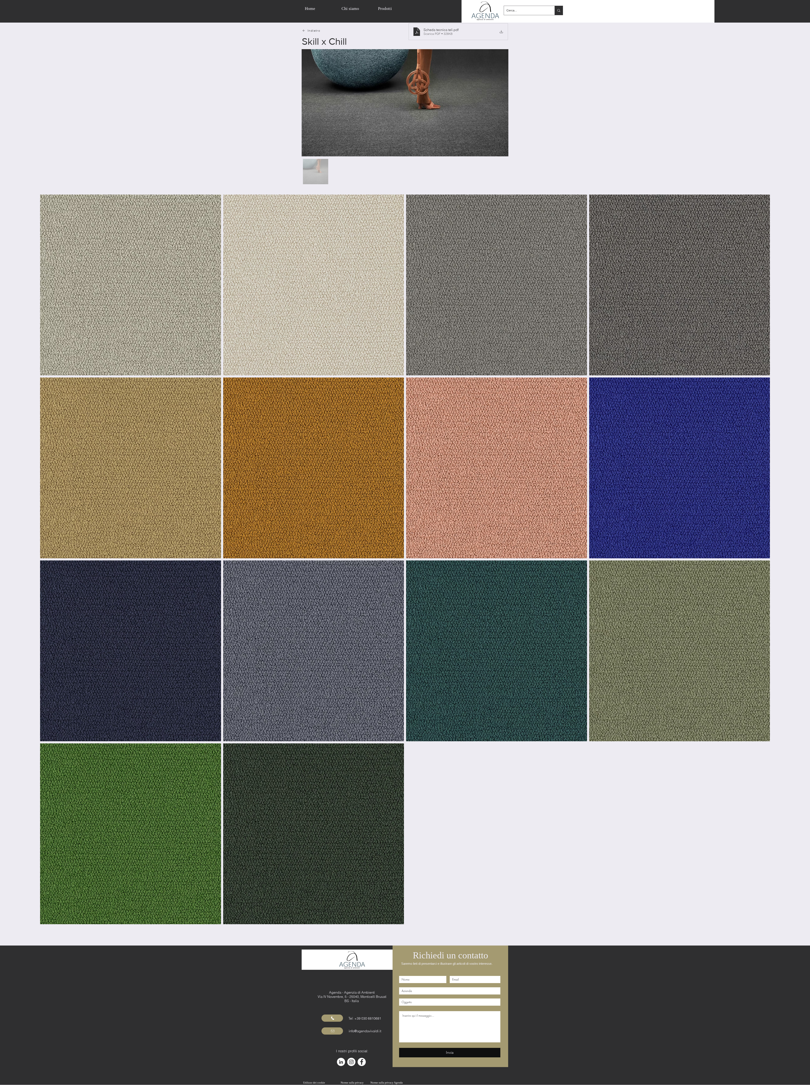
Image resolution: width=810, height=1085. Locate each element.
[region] (416, 8)
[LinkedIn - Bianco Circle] (341, 1062)
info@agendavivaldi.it (365, 1031)
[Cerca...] (559, 10)
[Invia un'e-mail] (332, 1031)
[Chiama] (332, 1018)
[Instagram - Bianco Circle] (351, 1062)
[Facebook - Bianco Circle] (362, 1062)
